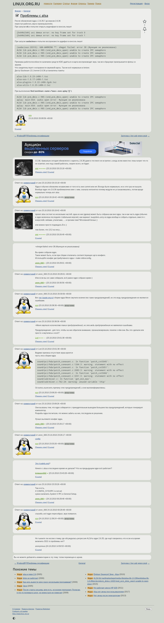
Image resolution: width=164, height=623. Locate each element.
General (27, 11)
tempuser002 (40, 473)
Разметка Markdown (43, 609)
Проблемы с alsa (34, 15)
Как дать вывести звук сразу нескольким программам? (47, 582)
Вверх (148, 609)
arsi (36, 168)
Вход (147, 3)
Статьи (66, 3)
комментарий (29, 183)
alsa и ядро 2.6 (29, 574)
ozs (30, 115)
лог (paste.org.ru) (46, 298)
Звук (25, 586)
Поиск (98, 3)
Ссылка (18, 129)
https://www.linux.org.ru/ (20, 614)
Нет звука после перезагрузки (107, 596)
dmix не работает (30, 578)
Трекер (90, 3)
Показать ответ (41, 172)
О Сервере (16, 609)
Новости (48, 3)
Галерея (57, 3)
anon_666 (39, 263)
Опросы (82, 3)
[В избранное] (144, 21)
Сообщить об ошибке (20, 611)
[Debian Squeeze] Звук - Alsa (106, 574)
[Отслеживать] (144, 29)
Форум (74, 3)
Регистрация (136, 3)
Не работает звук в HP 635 (105, 588)
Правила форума (28, 609)
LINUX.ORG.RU (26, 3)
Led (36, 338)
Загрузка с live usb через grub (134, 136)
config (37, 439)
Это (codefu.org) (42, 464)
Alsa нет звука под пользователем (109, 592)
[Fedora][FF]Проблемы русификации (33, 136)
